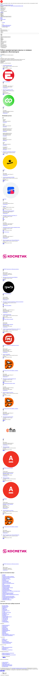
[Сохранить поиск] (1, 35)
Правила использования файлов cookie (16, 5)
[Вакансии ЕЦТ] (20, 101)
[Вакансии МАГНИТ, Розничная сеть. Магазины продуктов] (20, 339)
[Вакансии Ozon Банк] (20, 190)
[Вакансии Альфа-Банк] (20, 490)
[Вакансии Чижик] (20, 162)
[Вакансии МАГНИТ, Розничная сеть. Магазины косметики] (20, 256)
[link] (2, 15)
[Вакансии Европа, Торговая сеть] (20, 75)
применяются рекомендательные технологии (19, 668)
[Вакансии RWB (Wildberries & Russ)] (20, 287)
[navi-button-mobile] (1, 20)
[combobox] (4, 30)
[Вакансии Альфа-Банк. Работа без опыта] (20, 459)
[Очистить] (1, 32)
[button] (1, 17)
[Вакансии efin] (20, 430)
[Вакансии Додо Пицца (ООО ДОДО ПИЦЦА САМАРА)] (20, 364)
